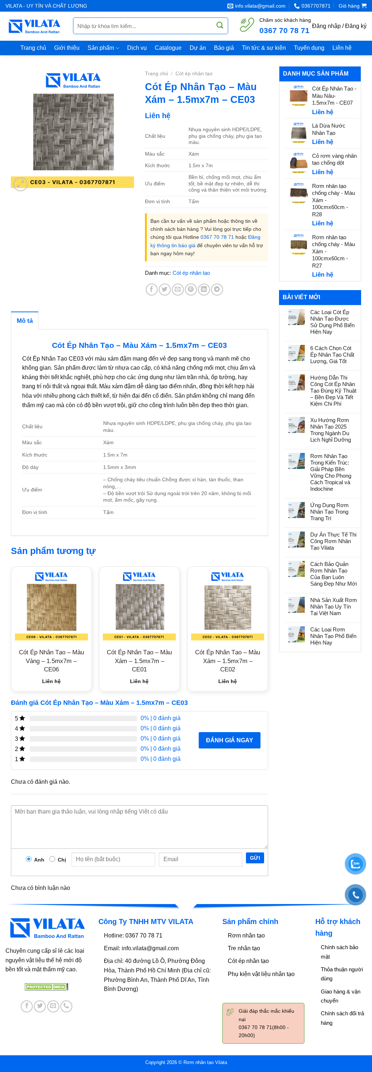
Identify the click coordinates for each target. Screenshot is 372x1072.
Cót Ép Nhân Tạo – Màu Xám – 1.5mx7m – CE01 (139, 661)
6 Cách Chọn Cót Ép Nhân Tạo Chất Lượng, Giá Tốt (332, 354)
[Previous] (11, 632)
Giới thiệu (67, 48)
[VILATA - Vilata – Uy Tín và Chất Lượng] (33, 26)
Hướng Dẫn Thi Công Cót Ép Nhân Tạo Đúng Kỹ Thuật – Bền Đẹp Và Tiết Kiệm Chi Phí (333, 390)
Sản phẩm (101, 48)
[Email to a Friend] (178, 290)
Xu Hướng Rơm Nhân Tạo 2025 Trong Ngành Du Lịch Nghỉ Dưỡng (330, 430)
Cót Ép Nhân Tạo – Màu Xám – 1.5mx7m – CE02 (227, 661)
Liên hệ (342, 48)
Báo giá (224, 48)
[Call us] (66, 1006)
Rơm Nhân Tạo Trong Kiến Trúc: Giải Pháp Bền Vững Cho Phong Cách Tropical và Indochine (330, 472)
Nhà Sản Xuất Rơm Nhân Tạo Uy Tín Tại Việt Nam (333, 606)
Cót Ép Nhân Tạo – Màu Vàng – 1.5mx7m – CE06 (51, 661)
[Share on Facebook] (152, 290)
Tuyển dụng (309, 48)
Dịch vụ (137, 48)
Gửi (255, 858)
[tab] (25, 320)
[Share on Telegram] (217, 290)
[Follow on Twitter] (40, 1006)
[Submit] (220, 25)
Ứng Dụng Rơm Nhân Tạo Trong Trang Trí (329, 511)
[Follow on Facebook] (27, 1006)
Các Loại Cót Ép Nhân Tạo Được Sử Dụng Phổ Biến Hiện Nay (332, 322)
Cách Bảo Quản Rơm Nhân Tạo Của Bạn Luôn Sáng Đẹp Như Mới (333, 574)
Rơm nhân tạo (246, 935)
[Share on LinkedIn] (204, 290)
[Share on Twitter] (165, 290)
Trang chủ (33, 48)
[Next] (267, 632)
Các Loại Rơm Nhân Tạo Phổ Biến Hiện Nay (333, 636)
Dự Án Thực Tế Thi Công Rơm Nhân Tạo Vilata (333, 541)
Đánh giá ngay (229, 740)
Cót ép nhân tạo (194, 73)
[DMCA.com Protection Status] (46, 986)
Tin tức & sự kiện (264, 48)
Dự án (198, 48)
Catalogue (168, 48)
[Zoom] (20, 184)
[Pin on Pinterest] (191, 290)
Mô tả (25, 320)
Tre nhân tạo (244, 948)
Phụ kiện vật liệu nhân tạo (261, 974)
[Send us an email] (53, 1006)
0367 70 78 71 (284, 30)
